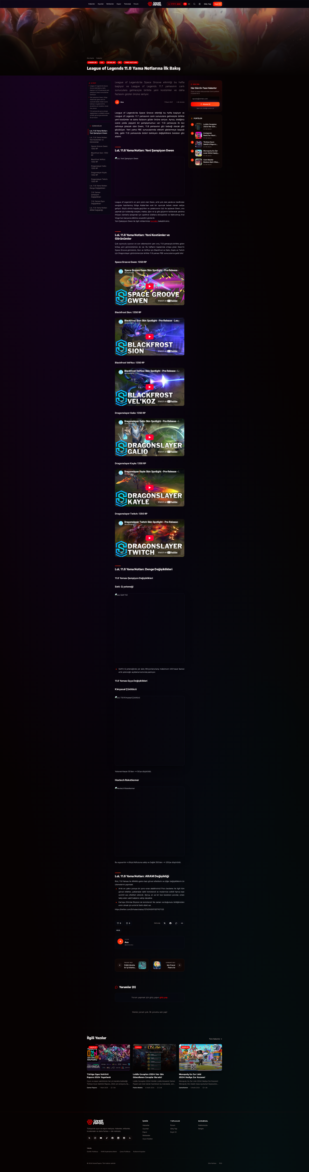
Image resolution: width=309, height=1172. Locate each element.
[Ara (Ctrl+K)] (194, 4)
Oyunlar (101, 4)
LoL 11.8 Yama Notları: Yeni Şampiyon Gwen (99, 132)
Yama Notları (131, 62)
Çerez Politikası (125, 1151)
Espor (119, 4)
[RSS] (129, 1138)
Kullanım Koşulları (139, 1151)
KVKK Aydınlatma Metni (109, 1151)
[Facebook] (112, 1138)
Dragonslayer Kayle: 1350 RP (99, 173)
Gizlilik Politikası (92, 1151)
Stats (175, 4)
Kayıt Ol (217, 4)
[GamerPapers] (154, 4)
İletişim (201, 1129)
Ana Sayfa (90, 58)
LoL (101, 62)
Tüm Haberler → (215, 1039)
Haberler (91, 4)
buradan (154, 221)
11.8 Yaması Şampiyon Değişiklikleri (96, 194)
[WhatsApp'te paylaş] (176, 923)
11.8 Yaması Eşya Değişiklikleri (98, 202)
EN (189, 4)
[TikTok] (106, 1138)
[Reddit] (124, 1138)
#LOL (118, 930)
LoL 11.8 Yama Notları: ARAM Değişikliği (98, 209)
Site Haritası (212, 1163)
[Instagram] (95, 1138)
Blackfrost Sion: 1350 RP (99, 154)
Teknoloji (127, 4)
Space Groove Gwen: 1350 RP (99, 147)
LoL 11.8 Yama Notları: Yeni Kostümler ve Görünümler (98, 139)
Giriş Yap (207, 4)
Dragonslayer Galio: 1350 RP (98, 167)
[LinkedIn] (118, 1138)
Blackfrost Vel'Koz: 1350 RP (98, 160)
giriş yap (163, 997)
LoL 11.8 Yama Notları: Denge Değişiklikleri (98, 187)
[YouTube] (100, 1138)
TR (185, 4)
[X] (89, 1138)
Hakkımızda (202, 1125)
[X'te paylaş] (164, 923)
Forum (136, 4)
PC (120, 62)
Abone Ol (206, 104)
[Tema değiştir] (199, 4)
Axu (127, 942)
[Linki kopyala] (182, 923)
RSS (220, 1163)
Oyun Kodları (148, 1139)
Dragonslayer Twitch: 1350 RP (99, 180)
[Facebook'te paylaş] (170, 923)
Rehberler (110, 4)
